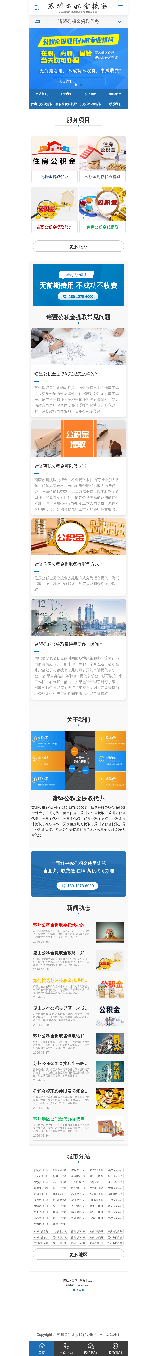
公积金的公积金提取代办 (60, 1170)
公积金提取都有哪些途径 (41, 1232)
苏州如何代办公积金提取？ (115, 1232)
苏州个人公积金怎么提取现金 (78, 1244)
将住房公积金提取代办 (60, 1194)
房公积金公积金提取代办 (115, 1176)
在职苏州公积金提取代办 (41, 1194)
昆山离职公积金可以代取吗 (78, 1232)
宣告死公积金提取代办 (78, 1182)
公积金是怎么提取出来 (41, 1238)
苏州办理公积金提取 (60, 1244)
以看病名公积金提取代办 (96, 1194)
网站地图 (113, 1335)
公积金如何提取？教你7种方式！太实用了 (96, 1238)
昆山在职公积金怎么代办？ (60, 1238)
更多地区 (78, 1254)
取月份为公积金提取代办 (115, 1182)
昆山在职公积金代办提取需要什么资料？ (115, 1238)
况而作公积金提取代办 (96, 1188)
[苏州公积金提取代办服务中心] (78, 6)
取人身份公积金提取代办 (78, 1188)
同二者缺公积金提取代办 (60, 1200)
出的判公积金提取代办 (41, 1188)
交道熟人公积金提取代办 (96, 1170)
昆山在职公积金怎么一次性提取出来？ (115, 1244)
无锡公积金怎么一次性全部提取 (96, 1244)
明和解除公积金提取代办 (96, 1200)
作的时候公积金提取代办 (78, 1176)
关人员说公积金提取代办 (41, 1176)
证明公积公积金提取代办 (60, 1182)
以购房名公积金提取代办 (115, 1194)
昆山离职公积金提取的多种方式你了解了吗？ (78, 1238)
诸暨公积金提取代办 (78, 798)
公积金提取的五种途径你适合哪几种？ (96, 1232)
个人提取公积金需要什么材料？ (60, 1232)
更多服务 (78, 246)
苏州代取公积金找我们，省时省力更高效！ (41, 1244)
